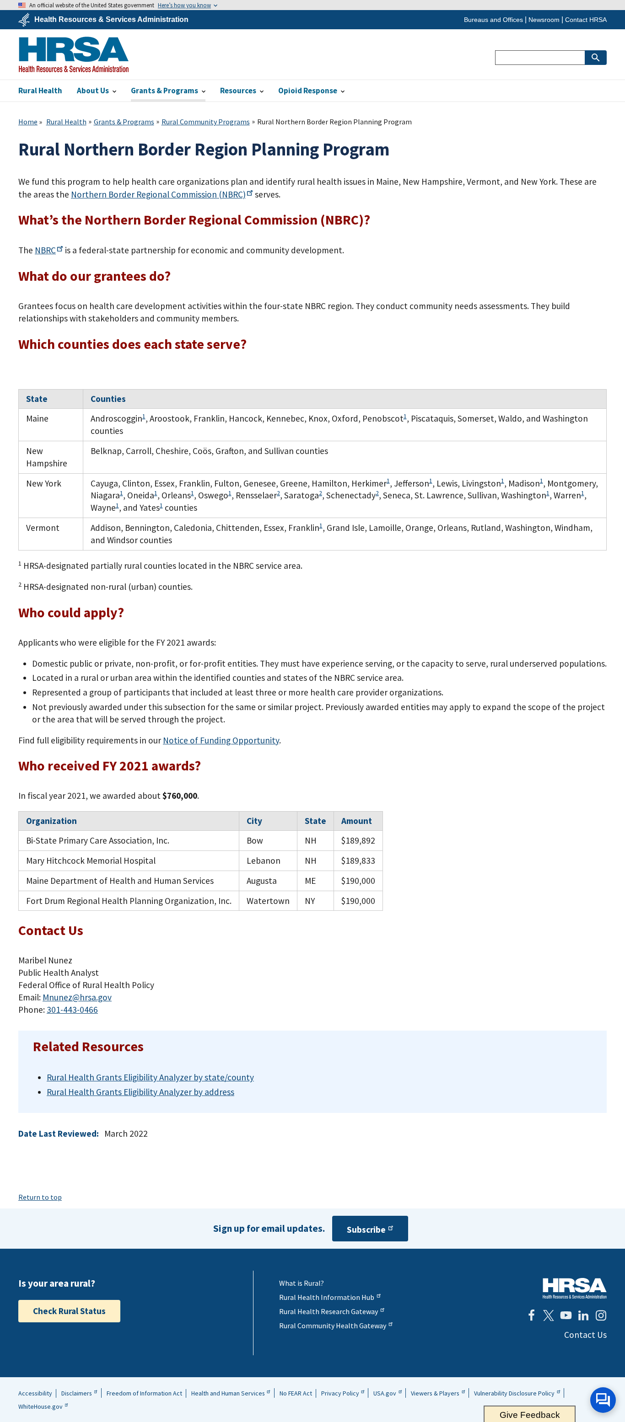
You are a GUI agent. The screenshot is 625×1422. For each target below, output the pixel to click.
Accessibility (35, 1393)
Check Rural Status (69, 1310)
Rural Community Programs (206, 121)
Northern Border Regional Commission (158, 194)
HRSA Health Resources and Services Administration (575, 1288)
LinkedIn (583, 1315)
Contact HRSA (586, 19)
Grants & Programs (124, 121)
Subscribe (366, 1229)
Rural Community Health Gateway (332, 1325)
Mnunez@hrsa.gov (77, 997)
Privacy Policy (340, 1393)
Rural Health (66, 121)
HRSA (73, 54)
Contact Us (585, 1334)
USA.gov (384, 1393)
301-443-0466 (72, 1009)
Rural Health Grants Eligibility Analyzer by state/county (150, 1077)
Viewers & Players (435, 1393)
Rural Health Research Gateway (328, 1311)
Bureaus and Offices (493, 19)
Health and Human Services (228, 1393)
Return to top (40, 1197)
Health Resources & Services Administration (111, 19)
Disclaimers (76, 1393)
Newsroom (544, 19)
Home (28, 121)
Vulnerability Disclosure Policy (514, 1393)
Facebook (531, 1315)
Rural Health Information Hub (326, 1297)
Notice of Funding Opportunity (221, 740)
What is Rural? (301, 1283)
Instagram (601, 1315)
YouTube (566, 1315)
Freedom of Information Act (144, 1393)
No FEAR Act (296, 1393)
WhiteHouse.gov (40, 1406)
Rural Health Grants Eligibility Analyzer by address (140, 1091)
